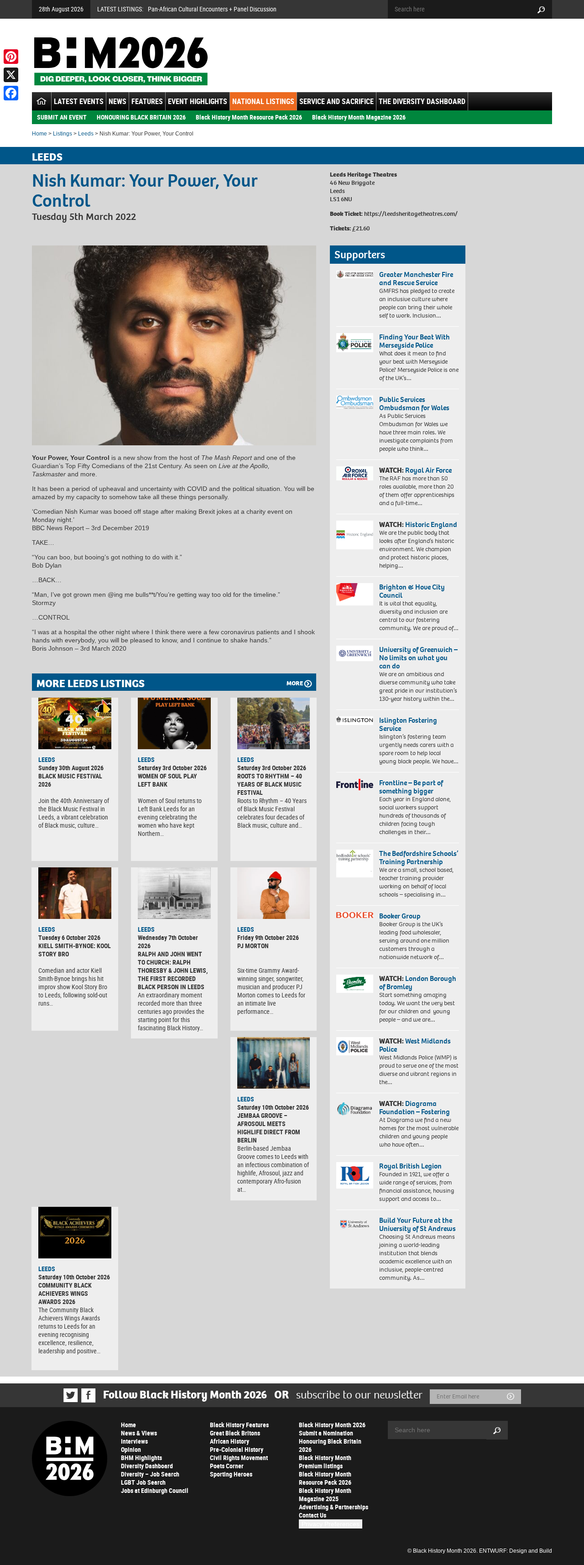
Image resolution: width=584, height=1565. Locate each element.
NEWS (117, 101)
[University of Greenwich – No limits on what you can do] (354, 654)
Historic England (431, 524)
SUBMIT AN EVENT (62, 117)
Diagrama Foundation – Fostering (414, 1107)
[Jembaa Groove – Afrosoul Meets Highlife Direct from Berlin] (273, 1062)
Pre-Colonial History (236, 1449)
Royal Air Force (428, 470)
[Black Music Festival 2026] (74, 723)
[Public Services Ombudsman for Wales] (354, 402)
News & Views (139, 1433)
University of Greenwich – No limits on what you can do (418, 658)
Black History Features (239, 1424)
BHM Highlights (141, 1457)
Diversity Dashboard (147, 1465)
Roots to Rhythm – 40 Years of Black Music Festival (269, 784)
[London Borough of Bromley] (354, 984)
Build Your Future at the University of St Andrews (417, 1224)
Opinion (131, 1449)
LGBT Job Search (143, 1482)
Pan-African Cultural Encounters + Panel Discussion (212, 9)
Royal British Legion (410, 1166)
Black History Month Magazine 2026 (359, 117)
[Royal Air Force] (354, 473)
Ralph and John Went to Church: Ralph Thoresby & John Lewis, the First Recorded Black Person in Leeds (173, 970)
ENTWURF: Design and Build (515, 1551)
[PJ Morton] (273, 892)
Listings (62, 133)
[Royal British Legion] (354, 1175)
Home (39, 133)
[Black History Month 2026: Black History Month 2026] (120, 61)
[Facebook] (11, 93)
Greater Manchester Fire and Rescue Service (416, 278)
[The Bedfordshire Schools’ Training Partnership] (354, 863)
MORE (295, 683)
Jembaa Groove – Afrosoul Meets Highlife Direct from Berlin (268, 1127)
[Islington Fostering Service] (354, 720)
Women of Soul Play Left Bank (167, 780)
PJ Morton (253, 945)
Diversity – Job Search (150, 1474)
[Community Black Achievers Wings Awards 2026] (74, 1232)
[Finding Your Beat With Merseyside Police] (354, 342)
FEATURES (147, 101)
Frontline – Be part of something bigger (411, 787)
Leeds (86, 133)
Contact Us (312, 1515)
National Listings (263, 101)
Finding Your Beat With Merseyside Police (414, 341)
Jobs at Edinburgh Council (154, 1490)
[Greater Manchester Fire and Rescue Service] (354, 275)
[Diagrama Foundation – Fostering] (354, 1108)
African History (229, 1441)
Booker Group (400, 916)
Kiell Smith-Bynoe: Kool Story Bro (74, 949)
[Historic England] (354, 535)
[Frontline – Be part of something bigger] (354, 785)
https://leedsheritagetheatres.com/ (411, 213)
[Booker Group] (354, 915)
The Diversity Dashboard (422, 101)
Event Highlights (197, 101)
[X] (11, 75)
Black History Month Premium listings (325, 1461)
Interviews (134, 1441)
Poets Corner (227, 1465)
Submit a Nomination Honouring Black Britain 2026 (330, 1441)
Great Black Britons (235, 1433)
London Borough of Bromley (417, 982)
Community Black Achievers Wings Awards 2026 (65, 1293)
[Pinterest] (11, 56)
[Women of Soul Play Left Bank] (174, 723)
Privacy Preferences (331, 1524)
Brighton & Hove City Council (412, 591)
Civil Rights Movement (239, 1457)
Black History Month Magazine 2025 (325, 1494)
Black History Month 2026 (332, 1424)
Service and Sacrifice (336, 101)
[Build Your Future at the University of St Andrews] (354, 1224)
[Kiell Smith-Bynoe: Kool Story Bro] (74, 892)
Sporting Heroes (231, 1474)
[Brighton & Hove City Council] (354, 594)
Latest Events (79, 101)
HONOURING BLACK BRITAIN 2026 (141, 117)
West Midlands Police (415, 1045)
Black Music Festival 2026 (70, 780)
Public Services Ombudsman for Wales (414, 403)
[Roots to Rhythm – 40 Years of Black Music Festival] (273, 723)
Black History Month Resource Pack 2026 (249, 117)
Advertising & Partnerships (333, 1506)
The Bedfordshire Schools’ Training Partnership (418, 857)
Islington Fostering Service (408, 724)
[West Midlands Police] (354, 1046)
